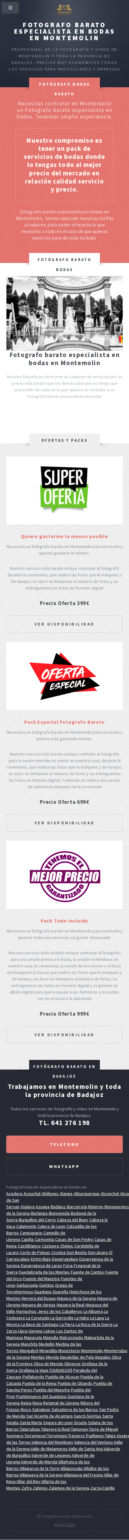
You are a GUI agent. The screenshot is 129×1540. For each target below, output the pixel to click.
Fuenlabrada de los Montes (44, 1272)
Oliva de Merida (48, 1363)
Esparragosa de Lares (41, 1265)
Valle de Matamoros (49, 1449)
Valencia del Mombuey (52, 1442)
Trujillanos (94, 1435)
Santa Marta (31, 1422)
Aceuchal (31, 1193)
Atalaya (27, 1206)
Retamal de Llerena (61, 1403)
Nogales (103, 1357)
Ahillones (50, 1193)
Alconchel (110, 1193)
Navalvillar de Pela (77, 1357)
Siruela (80, 1422)
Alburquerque (87, 1193)
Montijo (38, 1357)
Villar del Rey (28, 1481)
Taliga (110, 1435)
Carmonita (44, 1239)
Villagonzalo (71, 1468)
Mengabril (29, 1350)
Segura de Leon (58, 1422)
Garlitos (46, 1285)
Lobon (49, 1331)
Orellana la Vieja (33, 1370)
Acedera (14, 1193)
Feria (68, 1265)
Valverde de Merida (39, 1462)
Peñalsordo (33, 1377)
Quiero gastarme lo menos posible (64, 536)
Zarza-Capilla (102, 1488)
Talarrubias (30, 1429)
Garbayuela (27, 1285)
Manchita (29, 1344)
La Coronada (37, 1318)
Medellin (46, 1344)
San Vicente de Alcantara (49, 1416)
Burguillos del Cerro (37, 1220)
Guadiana (42, 1291)
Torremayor (35, 1435)
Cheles (66, 1246)
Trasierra (76, 1435)
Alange (66, 1193)
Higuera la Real (70, 1305)
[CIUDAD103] (60, 1370)
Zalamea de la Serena (69, 1488)
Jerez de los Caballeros (60, 1311)
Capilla (27, 1239)
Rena (37, 1403)
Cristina (58, 1252)
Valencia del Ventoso (93, 1442)
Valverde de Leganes (51, 1455)
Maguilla (50, 1337)
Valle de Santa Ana (86, 1449)
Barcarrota (77, 1206)
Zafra (27, 1488)
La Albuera (93, 1311)
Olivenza (72, 1363)
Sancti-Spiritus (87, 1416)
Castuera (50, 1246)
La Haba (82, 1318)
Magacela (33, 1337)
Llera (22, 1331)
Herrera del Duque (39, 1298)
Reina (26, 1403)
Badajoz (58, 1206)
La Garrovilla (61, 1318)
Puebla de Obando (75, 1383)
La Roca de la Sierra (94, 1324)
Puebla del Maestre (52, 1390)
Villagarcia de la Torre (39, 1468)
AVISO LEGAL (64, 1524)
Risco (26, 1409)
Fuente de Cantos (87, 1272)
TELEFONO (65, 1144)
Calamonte (26, 1226)
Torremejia (57, 1435)
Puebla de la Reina (39, 1383)
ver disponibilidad (64, 624)
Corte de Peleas (35, 1252)
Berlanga (39, 1213)
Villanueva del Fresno (83, 1475)
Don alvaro (98, 1252)
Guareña (60, 1291)
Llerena (35, 1331)
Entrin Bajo (41, 1259)
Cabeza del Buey (72, 1220)
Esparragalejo (65, 1259)
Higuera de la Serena (76, 1298)
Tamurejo (79, 1429)
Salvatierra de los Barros (75, 1409)
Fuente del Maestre (41, 1278)
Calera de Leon (51, 1226)
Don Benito (77, 1252)
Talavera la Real (55, 1429)
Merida (52, 1357)
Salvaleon (41, 1409)
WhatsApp (64, 1166)
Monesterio (69, 1350)
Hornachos (26, 1311)
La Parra (67, 1324)
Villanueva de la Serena (41, 1475)
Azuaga (42, 1206)
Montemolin (92, 1350)
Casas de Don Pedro (74, 1239)
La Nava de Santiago (40, 1324)
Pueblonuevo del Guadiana (41, 1396)
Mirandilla (48, 1350)
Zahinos (40, 1488)
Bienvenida (59, 1213)
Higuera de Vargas (38, 1305)
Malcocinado (71, 1337)
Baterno (95, 1206)
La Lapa (97, 1318)
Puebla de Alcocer (62, 1377)
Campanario (31, 1233)
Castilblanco (29, 1246)
